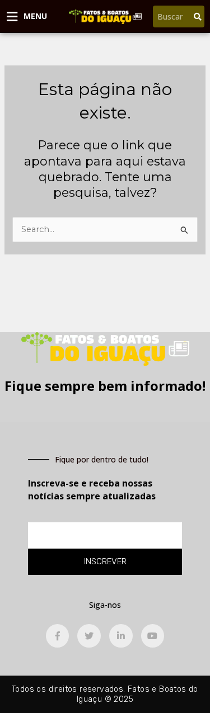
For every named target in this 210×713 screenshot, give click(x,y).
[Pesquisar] (197, 16)
